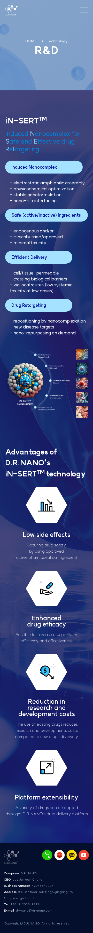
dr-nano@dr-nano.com (34, 910)
